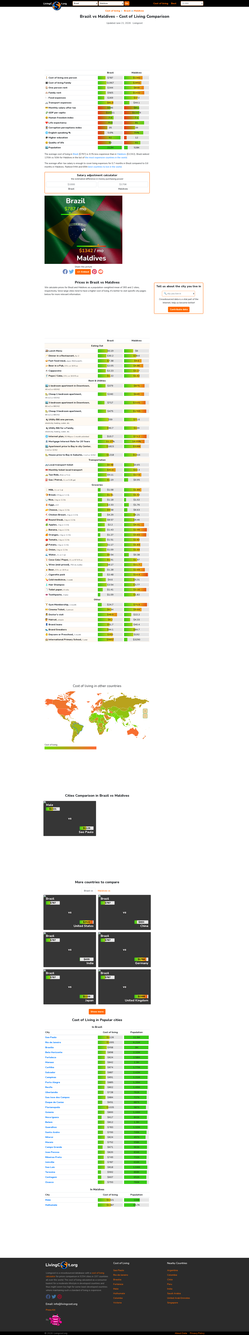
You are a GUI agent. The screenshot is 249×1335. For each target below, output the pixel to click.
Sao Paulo (50, 1037)
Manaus (49, 1062)
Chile (170, 1279)
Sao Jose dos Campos (57, 1097)
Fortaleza (50, 1057)
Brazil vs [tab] (88, 890)
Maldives (139, 10)
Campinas (50, 1077)
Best (173, 3)
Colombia (172, 1275)
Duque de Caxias (54, 1102)
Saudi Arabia (174, 1293)
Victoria (117, 1302)
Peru (169, 1284)
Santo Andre (52, 1132)
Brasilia (49, 1047)
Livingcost (138, 23)
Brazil (127, 10)
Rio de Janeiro (53, 1042)
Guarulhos (51, 1127)
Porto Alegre (52, 1082)
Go (126, 3)
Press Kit (50, 1309)
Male (48, 1200)
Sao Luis (50, 1167)
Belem (48, 1122)
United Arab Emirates (178, 1298)
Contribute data (179, 309)
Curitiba (49, 1067)
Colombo (118, 1298)
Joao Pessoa (52, 1152)
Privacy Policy (197, 1333)
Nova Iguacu (52, 1117)
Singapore (172, 1302)
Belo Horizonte (53, 1052)
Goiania (49, 1112)
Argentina (172, 1270)
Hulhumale (51, 1205)
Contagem (51, 1177)
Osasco (49, 1182)
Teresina (50, 1172)
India (169, 1288)
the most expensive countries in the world (106, 157)
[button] (65, 271)
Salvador (50, 1072)
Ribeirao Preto (53, 1157)
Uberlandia (51, 1092)
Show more (97, 1011)
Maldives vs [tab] (104, 890)
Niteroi (49, 1137)
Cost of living (160, 3)
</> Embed (83, 271)
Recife (48, 1087)
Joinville (49, 1162)
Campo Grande (53, 1147)
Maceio (49, 1142)
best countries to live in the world (105, 166)
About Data (181, 1333)
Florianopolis (52, 1107)
